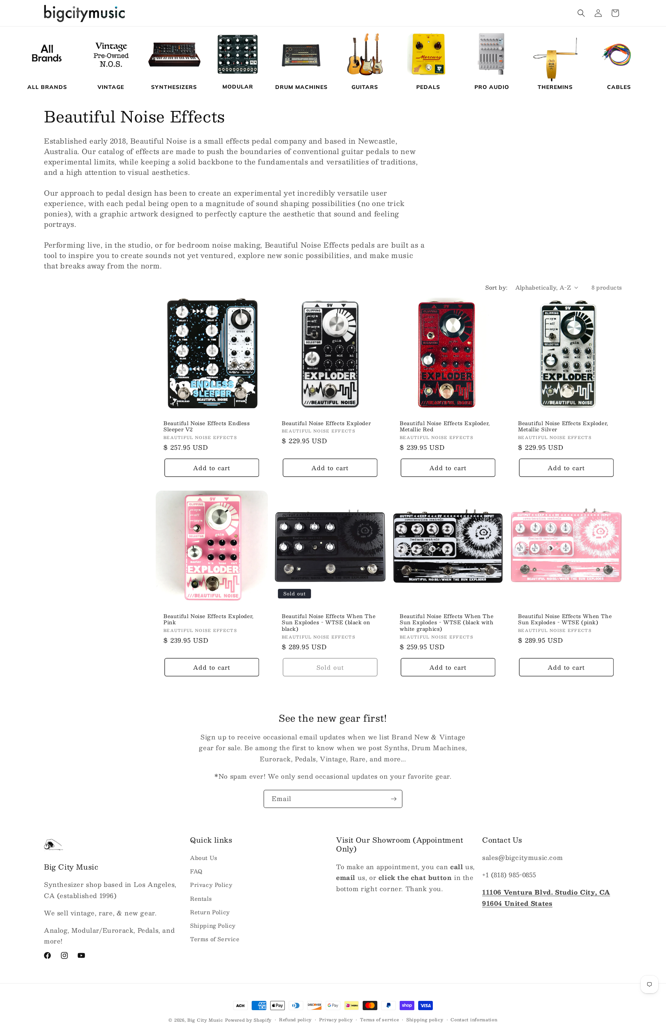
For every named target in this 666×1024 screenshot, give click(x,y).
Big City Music (205, 1020)
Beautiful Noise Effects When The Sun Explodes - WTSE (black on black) (328, 623)
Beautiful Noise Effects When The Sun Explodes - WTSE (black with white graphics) (447, 623)
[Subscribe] (393, 799)
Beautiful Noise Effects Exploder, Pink (208, 619)
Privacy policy (336, 1019)
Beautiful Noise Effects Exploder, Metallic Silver (563, 426)
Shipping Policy (213, 925)
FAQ (196, 871)
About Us (203, 857)
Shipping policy (425, 1019)
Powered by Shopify (248, 1020)
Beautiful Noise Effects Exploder (326, 423)
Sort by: (496, 287)
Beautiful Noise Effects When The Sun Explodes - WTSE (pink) (565, 619)
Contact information (474, 1019)
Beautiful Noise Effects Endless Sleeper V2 (206, 426)
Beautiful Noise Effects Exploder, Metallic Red (445, 426)
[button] (581, 13)
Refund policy (295, 1019)
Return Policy (210, 912)
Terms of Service (215, 939)
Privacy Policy (211, 885)
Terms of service (379, 1019)
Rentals (201, 898)
